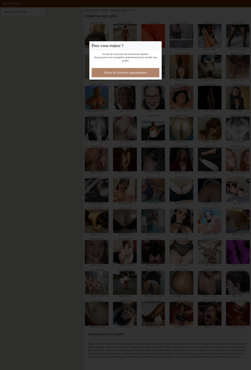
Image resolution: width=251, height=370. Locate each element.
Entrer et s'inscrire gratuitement (125, 72)
